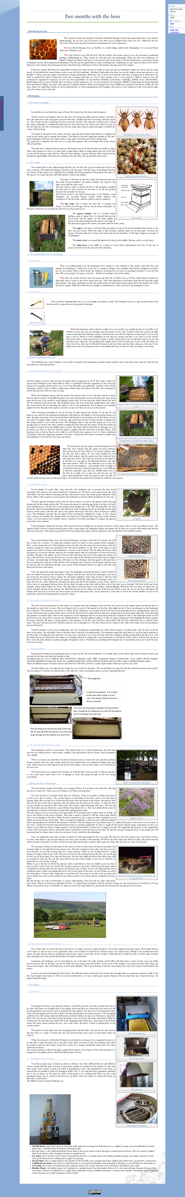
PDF (172, 24)
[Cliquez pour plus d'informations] (94, 1190)
